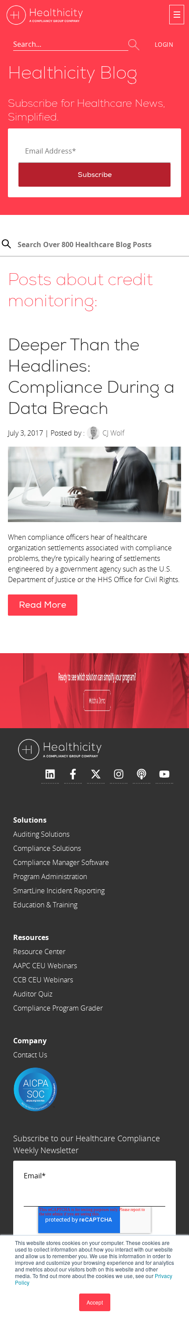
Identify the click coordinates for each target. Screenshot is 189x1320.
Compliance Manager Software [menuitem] (61, 862)
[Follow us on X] (96, 774)
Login (164, 45)
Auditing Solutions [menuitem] (41, 834)
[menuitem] (61, 820)
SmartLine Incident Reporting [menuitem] (59, 890)
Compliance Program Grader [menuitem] (58, 1008)
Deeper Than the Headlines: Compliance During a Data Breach (91, 377)
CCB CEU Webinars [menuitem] (43, 980)
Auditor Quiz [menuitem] (32, 994)
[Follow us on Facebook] (73, 774)
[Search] (6, 245)
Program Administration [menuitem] (50, 876)
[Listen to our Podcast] (141, 774)
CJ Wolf (113, 433)
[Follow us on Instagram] (118, 774)
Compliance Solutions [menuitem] (47, 848)
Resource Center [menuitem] (39, 951)
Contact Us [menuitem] (30, 1055)
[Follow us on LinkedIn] (50, 774)
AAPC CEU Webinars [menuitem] (45, 965)
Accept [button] (95, 1302)
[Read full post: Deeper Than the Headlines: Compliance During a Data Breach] (94, 486)
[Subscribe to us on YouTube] (164, 774)
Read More (42, 604)
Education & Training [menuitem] (45, 905)
